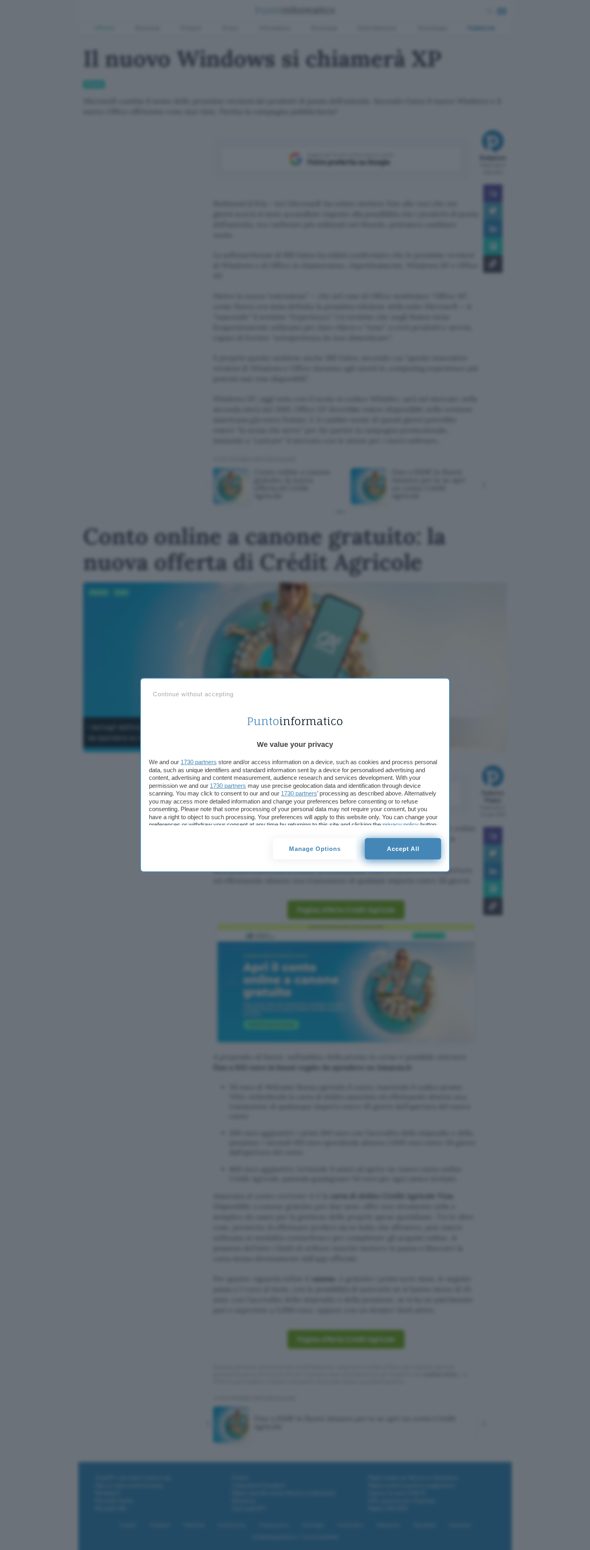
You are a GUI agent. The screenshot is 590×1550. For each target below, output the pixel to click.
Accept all (403, 848)
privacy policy (400, 824)
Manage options (315, 848)
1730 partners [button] (199, 762)
